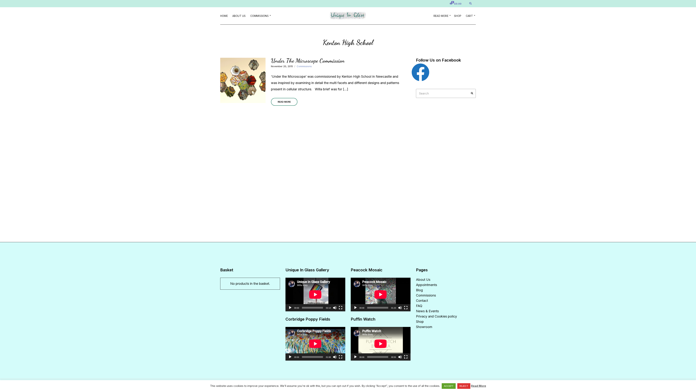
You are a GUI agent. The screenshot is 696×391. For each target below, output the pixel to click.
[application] (315, 294)
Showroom (424, 327)
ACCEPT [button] (448, 385)
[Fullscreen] (340, 308)
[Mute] (335, 308)
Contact (422, 300)
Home (224, 15)
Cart (469, 15)
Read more (441, 15)
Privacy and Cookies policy (436, 316)
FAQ (419, 306)
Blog (419, 290)
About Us (239, 15)
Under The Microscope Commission (308, 60)
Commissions (259, 15)
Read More (284, 101)
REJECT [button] (463, 385)
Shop (457, 15)
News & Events (427, 311)
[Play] (290, 308)
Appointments (426, 285)
